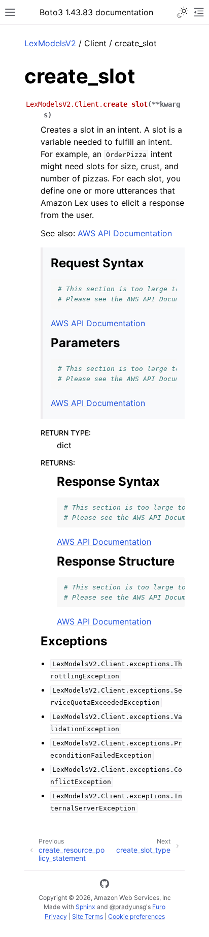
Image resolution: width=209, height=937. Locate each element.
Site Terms (87, 916)
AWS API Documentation (125, 233)
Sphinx (85, 907)
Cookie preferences (136, 916)
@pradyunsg (128, 907)
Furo (158, 907)
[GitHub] (104, 885)
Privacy (56, 916)
